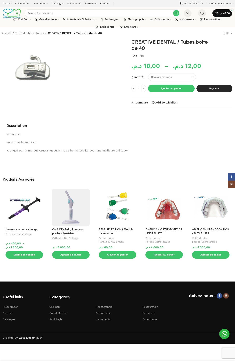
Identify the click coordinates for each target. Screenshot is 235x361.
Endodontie (149, 319)
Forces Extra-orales (111, 241)
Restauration (150, 306)
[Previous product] (224, 33)
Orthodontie (23, 33)
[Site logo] (12, 13)
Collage (27, 234)
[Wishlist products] (202, 13)
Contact (8, 313)
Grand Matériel (58, 313)
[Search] (176, 13)
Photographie (104, 306)
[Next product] (231, 33)
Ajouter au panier (171, 88)
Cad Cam (55, 306)
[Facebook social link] (219, 296)
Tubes (40, 33)
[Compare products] (187, 13)
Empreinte (148, 313)
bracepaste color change (21, 229)
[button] (71, 255)
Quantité (137, 77)
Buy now (214, 88)
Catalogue (9, 319)
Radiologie (55, 319)
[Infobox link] (191, 3)
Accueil (6, 33)
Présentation (10, 306)
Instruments (103, 319)
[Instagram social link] (226, 296)
